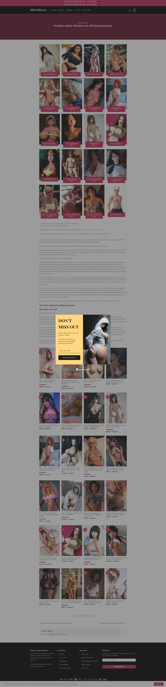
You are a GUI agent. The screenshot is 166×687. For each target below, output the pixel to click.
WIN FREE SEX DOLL (69, 357)
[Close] (108, 317)
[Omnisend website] (83, 368)
